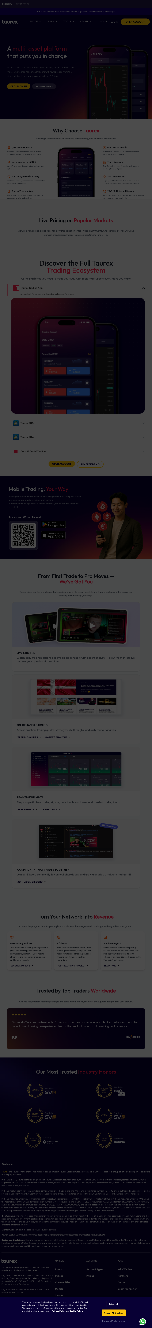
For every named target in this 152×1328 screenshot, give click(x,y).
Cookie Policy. (76, 1311)
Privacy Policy (58, 1311)
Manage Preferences (113, 1321)
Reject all (113, 1304)
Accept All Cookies (113, 1312)
